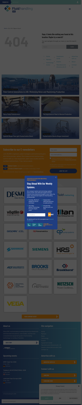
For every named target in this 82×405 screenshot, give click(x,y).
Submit (50, 214)
